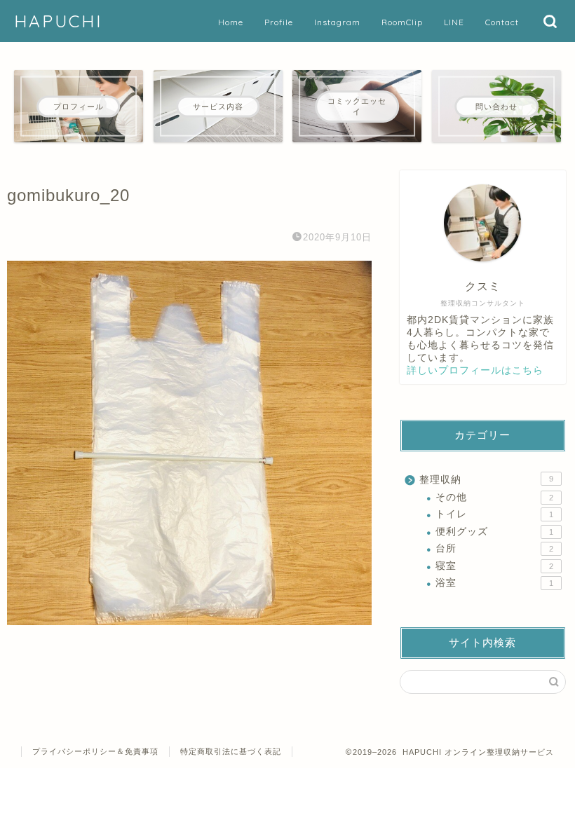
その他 (494, 497)
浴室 (494, 582)
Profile (278, 22)
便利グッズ (494, 531)
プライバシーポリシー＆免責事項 (95, 751)
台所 (494, 548)
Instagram (337, 22)
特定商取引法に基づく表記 (230, 751)
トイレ (494, 514)
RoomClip (402, 22)
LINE (454, 22)
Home (230, 22)
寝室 (494, 566)
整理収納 (486, 479)
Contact (502, 22)
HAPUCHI (58, 21)
